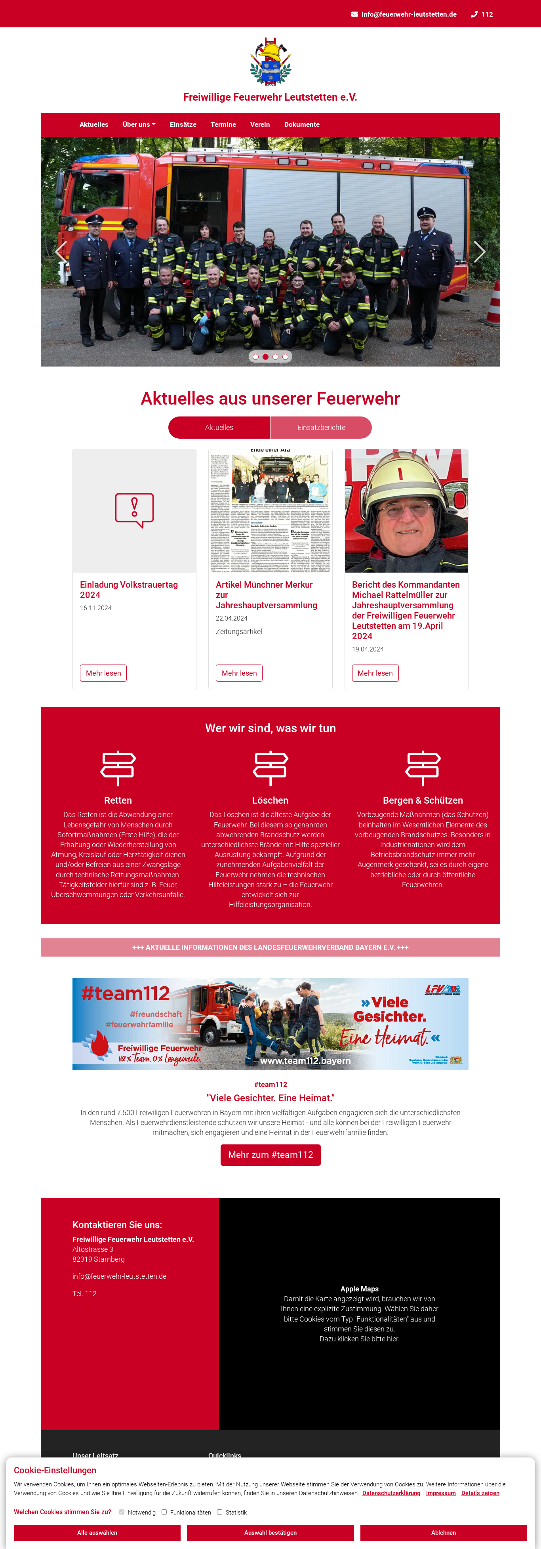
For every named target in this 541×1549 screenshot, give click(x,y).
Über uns (136, 124)
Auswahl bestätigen (270, 1532)
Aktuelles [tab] (219, 427)
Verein (260, 124)
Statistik (236, 1512)
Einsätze (183, 124)
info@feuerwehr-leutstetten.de (409, 14)
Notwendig (142, 1512)
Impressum (441, 1493)
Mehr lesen (103, 673)
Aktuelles (94, 124)
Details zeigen (480, 1493)
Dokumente (302, 124)
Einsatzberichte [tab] (321, 427)
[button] (256, 357)
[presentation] (61, 251)
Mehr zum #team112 (270, 1155)
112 (487, 14)
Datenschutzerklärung (391, 1493)
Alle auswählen (97, 1532)
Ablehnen (443, 1532)
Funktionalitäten (190, 1512)
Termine (223, 124)
